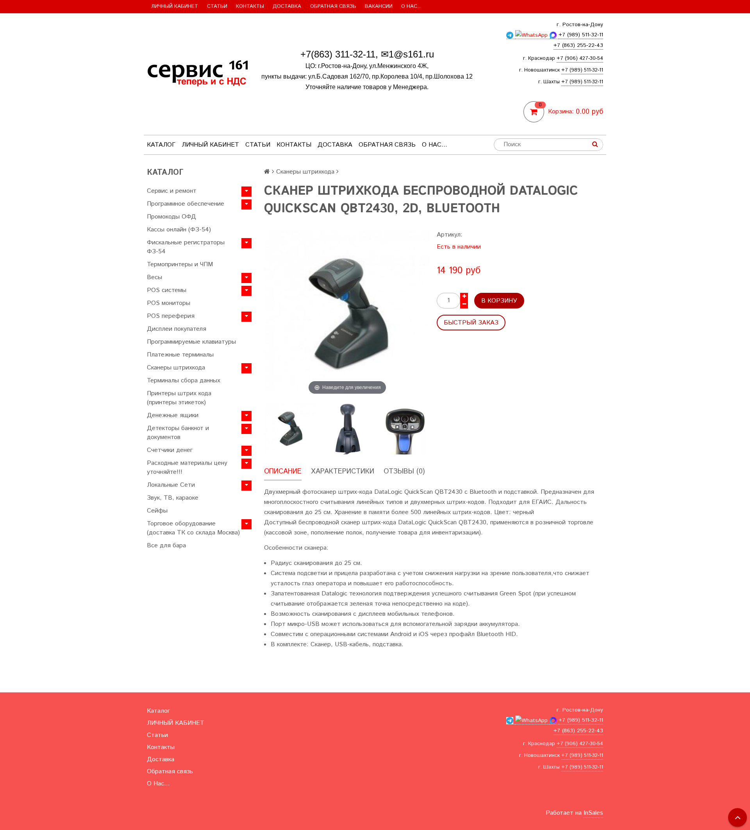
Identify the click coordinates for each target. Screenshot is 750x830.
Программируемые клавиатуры (191, 341)
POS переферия (171, 316)
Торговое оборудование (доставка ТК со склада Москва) (193, 528)
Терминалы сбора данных (183, 380)
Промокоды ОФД (171, 216)
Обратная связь (333, 6)
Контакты (250, 6)
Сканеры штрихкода (176, 367)
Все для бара (166, 545)
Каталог (161, 144)
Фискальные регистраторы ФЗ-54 (186, 247)
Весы (154, 277)
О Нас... (411, 6)
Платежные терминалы (180, 354)
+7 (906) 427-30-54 (580, 58)
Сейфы (157, 510)
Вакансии (379, 6)
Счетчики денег (170, 450)
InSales (593, 812)
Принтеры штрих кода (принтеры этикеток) (179, 398)
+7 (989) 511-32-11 (582, 70)
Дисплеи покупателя (176, 328)
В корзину (499, 300)
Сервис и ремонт (171, 190)
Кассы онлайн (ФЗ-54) (179, 229)
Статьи (217, 6)
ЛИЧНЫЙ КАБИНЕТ (174, 6)
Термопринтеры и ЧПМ (180, 264)
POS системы (166, 290)
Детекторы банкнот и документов (178, 433)
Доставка (287, 6)
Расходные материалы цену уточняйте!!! (187, 468)
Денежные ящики (172, 415)
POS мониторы (168, 303)
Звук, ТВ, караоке (172, 497)
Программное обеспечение (185, 203)
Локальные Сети (171, 484)
